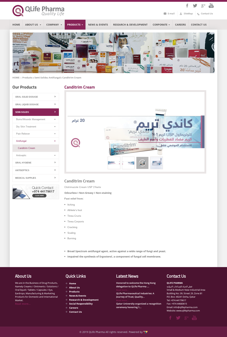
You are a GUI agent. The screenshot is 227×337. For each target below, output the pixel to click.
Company (53, 24)
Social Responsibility (81, 303)
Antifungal (21, 141)
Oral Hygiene (23, 162)
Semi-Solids (22, 112)
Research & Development (130, 24)
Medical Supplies (25, 178)
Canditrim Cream (26, 148)
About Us (32, 24)
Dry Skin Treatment (26, 126)
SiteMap (188, 13)
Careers (180, 24)
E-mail (171, 13)
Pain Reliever (23, 133)
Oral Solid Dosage (26, 97)
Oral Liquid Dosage (27, 104)
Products (74, 24)
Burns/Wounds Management (30, 119)
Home (16, 24)
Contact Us (207, 13)
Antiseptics (22, 170)
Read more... (23, 303)
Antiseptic (21, 155)
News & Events (98, 24)
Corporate (160, 24)
